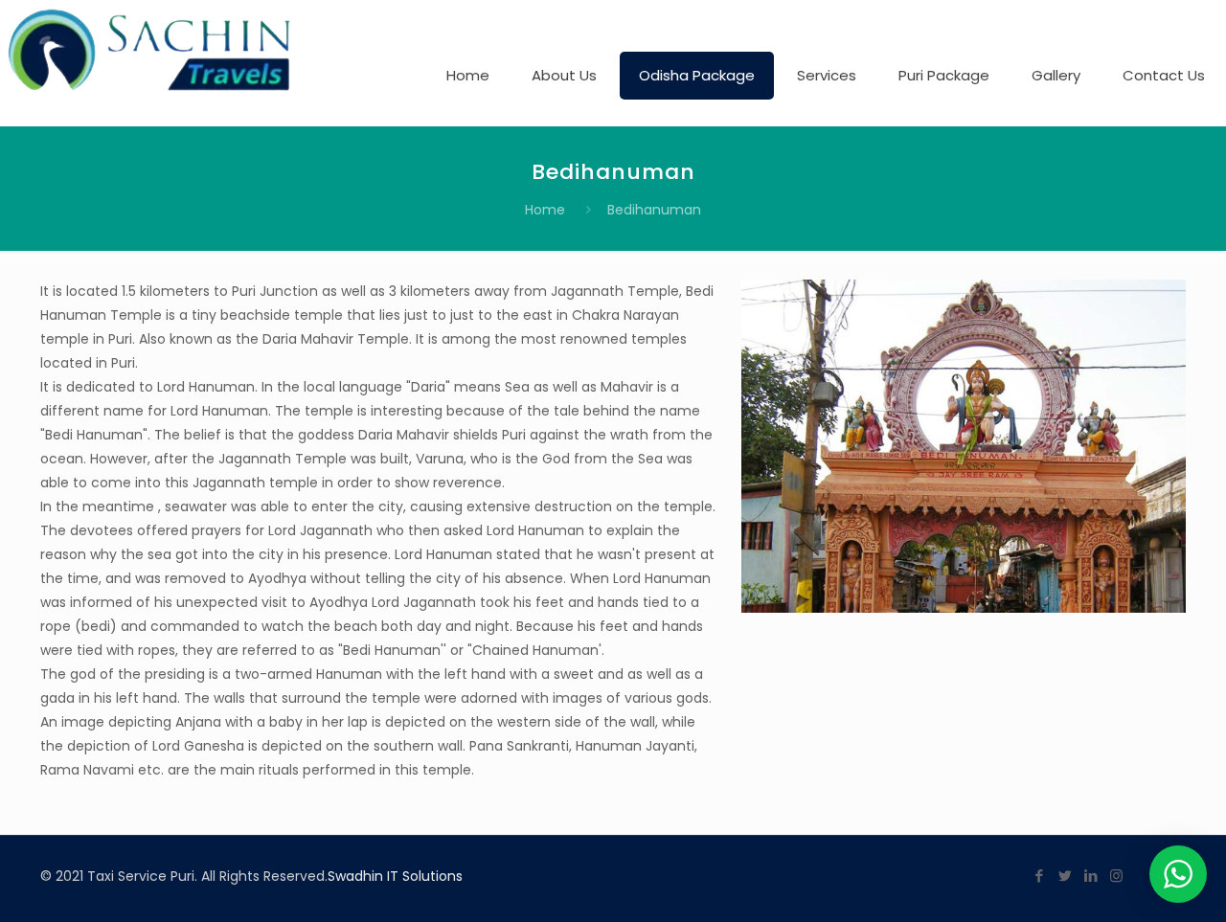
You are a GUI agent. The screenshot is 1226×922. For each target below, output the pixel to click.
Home (545, 209)
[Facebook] (1039, 876)
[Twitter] (1065, 876)
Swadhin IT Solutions (395, 876)
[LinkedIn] (1090, 876)
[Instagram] (1116, 876)
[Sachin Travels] (151, 50)
